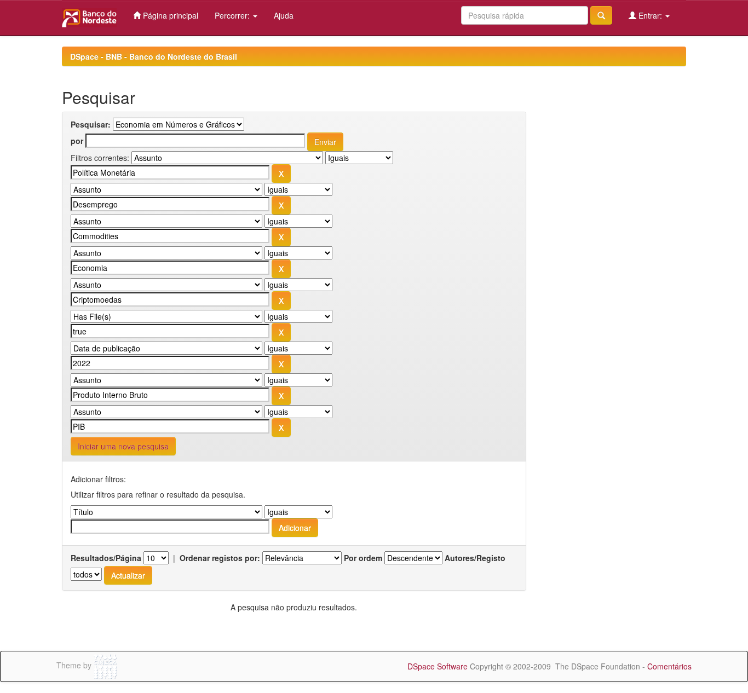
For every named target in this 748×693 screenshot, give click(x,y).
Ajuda (284, 15)
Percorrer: (233, 15)
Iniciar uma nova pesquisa (123, 446)
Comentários (669, 666)
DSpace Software (437, 666)
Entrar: (650, 15)
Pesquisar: (91, 124)
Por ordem (363, 557)
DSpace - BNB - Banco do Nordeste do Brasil (153, 56)
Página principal (169, 15)
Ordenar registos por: (220, 557)
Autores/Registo (475, 557)
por (77, 140)
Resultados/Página (106, 557)
